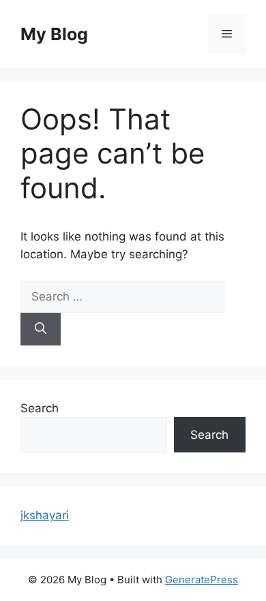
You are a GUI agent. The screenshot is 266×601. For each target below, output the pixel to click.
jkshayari (44, 515)
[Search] (40, 329)
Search (39, 408)
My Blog (54, 34)
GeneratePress (201, 579)
